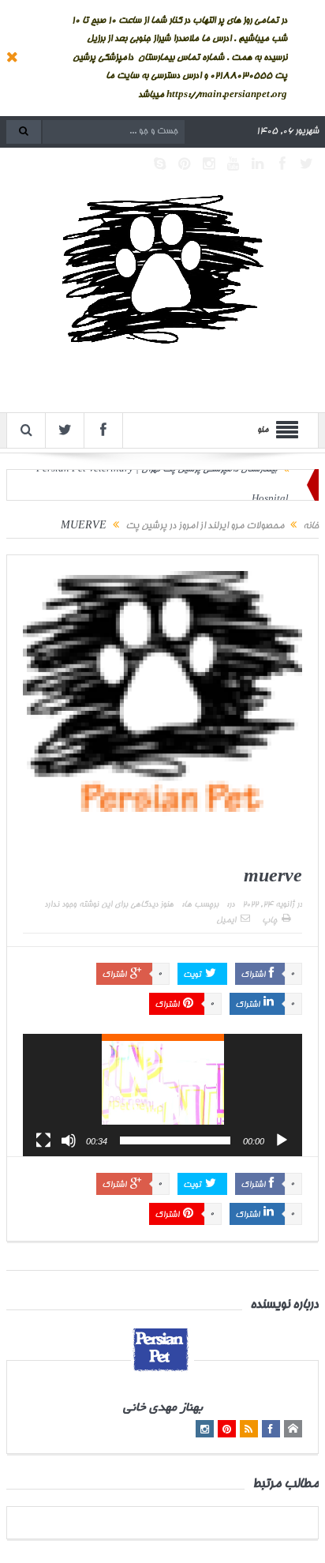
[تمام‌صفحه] (43, 1140)
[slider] (175, 1140)
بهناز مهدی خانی (163, 1408)
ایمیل (226, 921)
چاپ (269, 921)
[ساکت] (69, 1140)
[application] (162, 1095)
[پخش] (282, 1140)
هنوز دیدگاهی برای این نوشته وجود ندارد (109, 905)
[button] (162, 1094)
